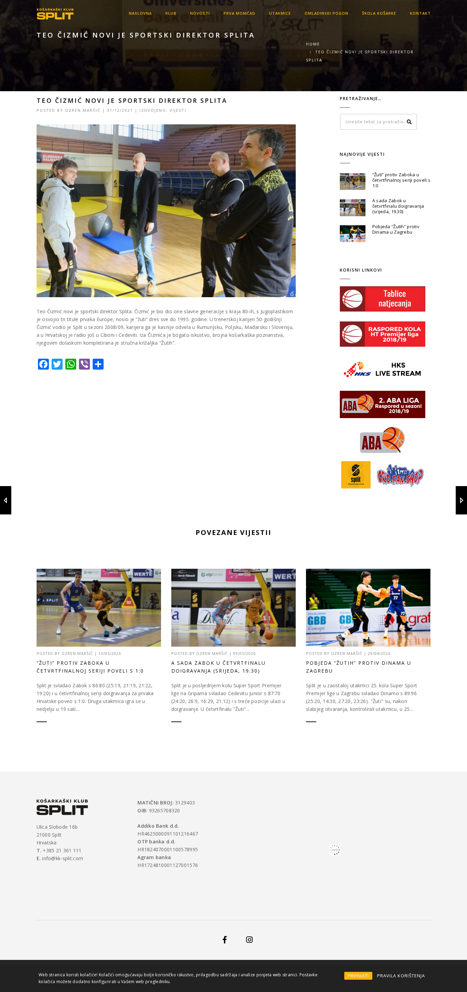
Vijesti (178, 110)
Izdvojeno (152, 110)
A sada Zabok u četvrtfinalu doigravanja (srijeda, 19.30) (398, 206)
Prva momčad (239, 13)
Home (313, 43)
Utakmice (280, 13)
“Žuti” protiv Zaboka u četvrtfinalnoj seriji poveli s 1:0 (401, 180)
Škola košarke (379, 13)
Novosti (200, 13)
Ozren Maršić (83, 110)
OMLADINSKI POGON (326, 13)
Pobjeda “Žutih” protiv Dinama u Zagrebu (395, 229)
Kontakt (420, 13)
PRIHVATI (358, 976)
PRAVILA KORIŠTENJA (401, 976)
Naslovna (140, 13)
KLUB (170, 13)
